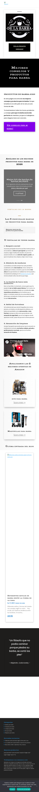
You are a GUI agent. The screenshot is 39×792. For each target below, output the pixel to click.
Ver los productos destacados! (19, 47)
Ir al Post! (19, 193)
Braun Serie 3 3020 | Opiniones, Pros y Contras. (15, 744)
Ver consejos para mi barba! (17, 127)
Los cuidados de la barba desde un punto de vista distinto (17, 742)
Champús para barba (9, 726)
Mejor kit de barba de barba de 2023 (19, 180)
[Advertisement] (19, 697)
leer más (10, 616)
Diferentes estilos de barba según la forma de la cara (19, 598)
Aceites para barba (9, 724)
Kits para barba (8, 730)
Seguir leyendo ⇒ (19, 402)
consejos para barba (20, 603)
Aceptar (12, 789)
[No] (37, 786)
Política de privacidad (23, 789)
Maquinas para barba (10, 732)
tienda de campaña (26, 274)
